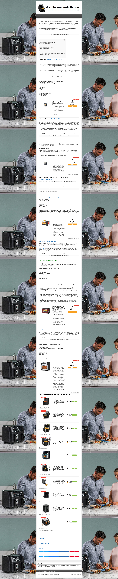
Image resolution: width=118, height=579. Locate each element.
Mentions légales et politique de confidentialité (48, 571)
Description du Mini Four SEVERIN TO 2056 (45, 41)
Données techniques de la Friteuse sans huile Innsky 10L (50, 55)
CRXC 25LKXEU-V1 (42, 538)
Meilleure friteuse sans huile (51, 14)
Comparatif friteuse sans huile (60, 14)
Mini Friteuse (50, 16)
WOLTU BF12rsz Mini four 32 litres (48, 241)
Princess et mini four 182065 (44, 543)
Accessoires (68, 14)
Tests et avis (55, 16)
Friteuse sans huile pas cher (42, 16)
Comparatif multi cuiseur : (62, 16)
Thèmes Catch (79, 574)
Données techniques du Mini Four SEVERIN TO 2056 (48, 42)
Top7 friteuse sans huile (41, 14)
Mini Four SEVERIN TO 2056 (54, 59)
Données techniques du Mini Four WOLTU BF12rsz (49, 52)
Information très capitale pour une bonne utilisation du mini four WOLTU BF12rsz (54, 53)
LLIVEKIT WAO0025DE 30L (43, 540)
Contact (39, 571)
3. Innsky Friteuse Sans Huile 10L (45, 54)
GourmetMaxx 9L (42, 535)
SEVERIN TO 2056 (55, 118)
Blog (68, 16)
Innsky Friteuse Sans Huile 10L (47, 329)
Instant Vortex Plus (42, 546)
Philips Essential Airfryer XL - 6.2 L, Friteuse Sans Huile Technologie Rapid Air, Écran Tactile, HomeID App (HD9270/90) (58, 495)
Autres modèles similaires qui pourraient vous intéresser (47, 47)
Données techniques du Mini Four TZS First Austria (49, 49)
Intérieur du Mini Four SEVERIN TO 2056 (45, 43)
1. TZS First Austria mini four (45, 48)
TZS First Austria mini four (46, 179)
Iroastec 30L (41, 548)
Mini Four (54, 197)
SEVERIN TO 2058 (42, 533)
